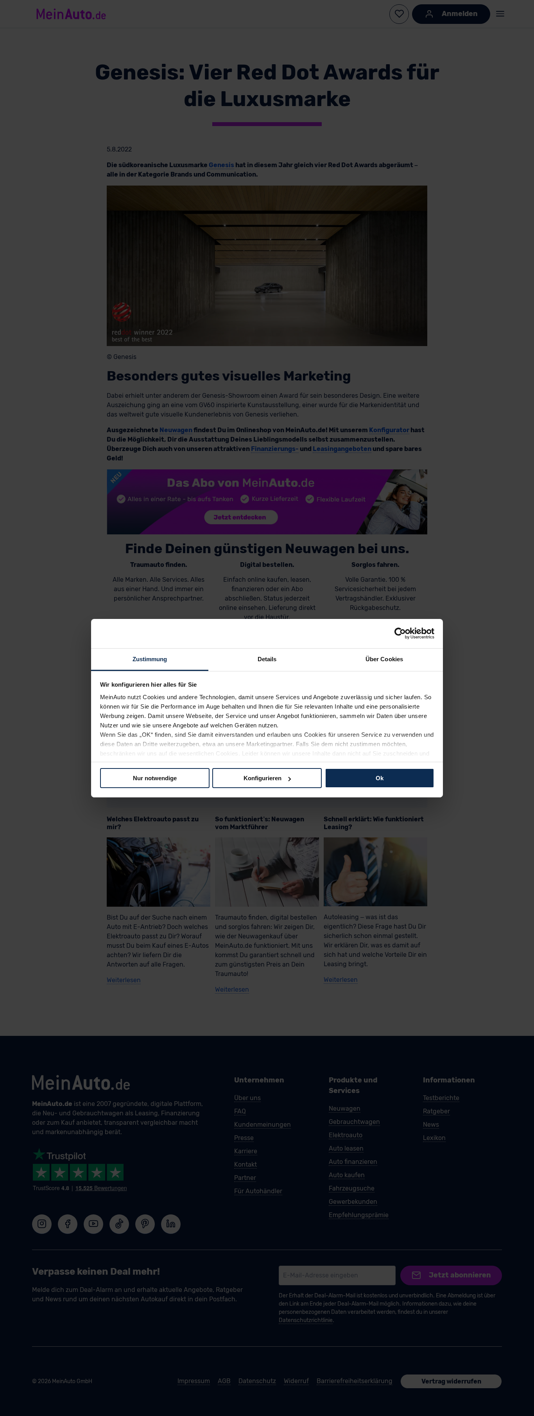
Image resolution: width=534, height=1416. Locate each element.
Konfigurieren (262, 778)
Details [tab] (267, 658)
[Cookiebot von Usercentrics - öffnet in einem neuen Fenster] (400, 633)
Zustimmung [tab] (150, 658)
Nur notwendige (155, 778)
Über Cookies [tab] (384, 658)
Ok (379, 778)
